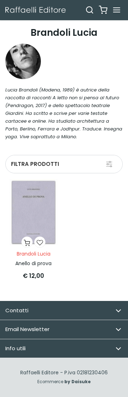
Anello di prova (33, 263)
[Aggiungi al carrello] (27, 242)
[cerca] (89, 10)
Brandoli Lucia (33, 253)
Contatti (16, 310)
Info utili (15, 348)
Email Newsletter (27, 329)
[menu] (116, 10)
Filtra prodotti (35, 164)
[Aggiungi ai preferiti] (40, 242)
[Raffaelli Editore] (35, 10)
